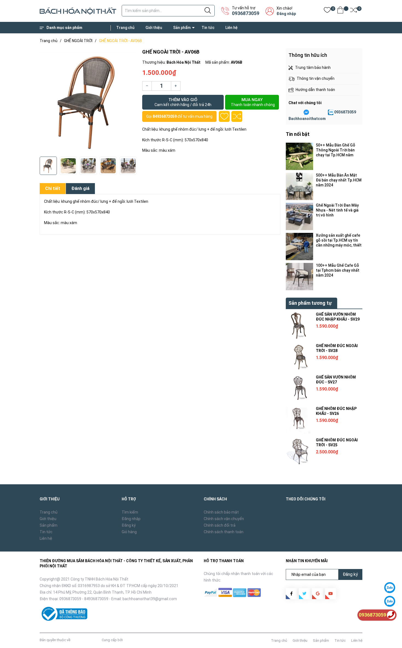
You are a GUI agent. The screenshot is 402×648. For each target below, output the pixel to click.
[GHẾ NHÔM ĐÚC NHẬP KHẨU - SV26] (299, 419)
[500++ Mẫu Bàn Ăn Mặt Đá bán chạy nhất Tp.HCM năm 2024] (299, 186)
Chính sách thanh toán (223, 532)
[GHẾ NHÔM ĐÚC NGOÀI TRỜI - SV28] (299, 357)
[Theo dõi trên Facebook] (291, 593)
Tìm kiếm (130, 512)
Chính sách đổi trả (219, 525)
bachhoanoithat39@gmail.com (150, 599)
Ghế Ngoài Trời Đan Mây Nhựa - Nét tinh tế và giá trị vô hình (337, 210)
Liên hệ (231, 27)
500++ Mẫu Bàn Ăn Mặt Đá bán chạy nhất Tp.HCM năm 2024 (339, 180)
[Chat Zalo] (330, 112)
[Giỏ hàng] (340, 11)
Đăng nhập (286, 13)
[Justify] (208, 10)
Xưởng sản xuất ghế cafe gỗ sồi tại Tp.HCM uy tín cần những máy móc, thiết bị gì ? (339, 240)
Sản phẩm (182, 27)
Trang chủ (125, 27)
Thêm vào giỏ (183, 102)
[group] (88, 101)
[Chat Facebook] (306, 112)
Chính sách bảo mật (221, 512)
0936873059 (245, 13)
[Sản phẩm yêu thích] (327, 11)
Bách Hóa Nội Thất (86, 640)
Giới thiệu (153, 27)
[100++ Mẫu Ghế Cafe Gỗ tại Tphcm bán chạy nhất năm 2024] (299, 276)
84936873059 (165, 116)
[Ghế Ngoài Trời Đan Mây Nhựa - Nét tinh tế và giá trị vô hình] (299, 216)
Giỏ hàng (129, 532)
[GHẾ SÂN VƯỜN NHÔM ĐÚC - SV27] (299, 388)
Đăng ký (129, 525)
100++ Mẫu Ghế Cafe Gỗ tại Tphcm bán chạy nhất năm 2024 (337, 270)
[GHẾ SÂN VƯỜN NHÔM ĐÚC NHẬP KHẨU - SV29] (299, 325)
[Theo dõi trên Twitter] (304, 593)
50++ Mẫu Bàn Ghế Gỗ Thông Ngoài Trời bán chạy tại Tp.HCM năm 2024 (335, 150)
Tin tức (208, 27)
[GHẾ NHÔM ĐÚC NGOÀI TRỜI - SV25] (299, 451)
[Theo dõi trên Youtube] (330, 593)
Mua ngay (253, 102)
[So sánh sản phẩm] (353, 11)
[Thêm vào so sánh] (236, 116)
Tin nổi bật (298, 134)
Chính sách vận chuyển (224, 519)
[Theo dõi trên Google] (317, 593)
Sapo (128, 640)
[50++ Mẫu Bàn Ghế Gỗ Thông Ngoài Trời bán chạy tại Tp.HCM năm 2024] (299, 156)
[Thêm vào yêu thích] (224, 116)
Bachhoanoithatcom (307, 118)
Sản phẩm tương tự (310, 303)
